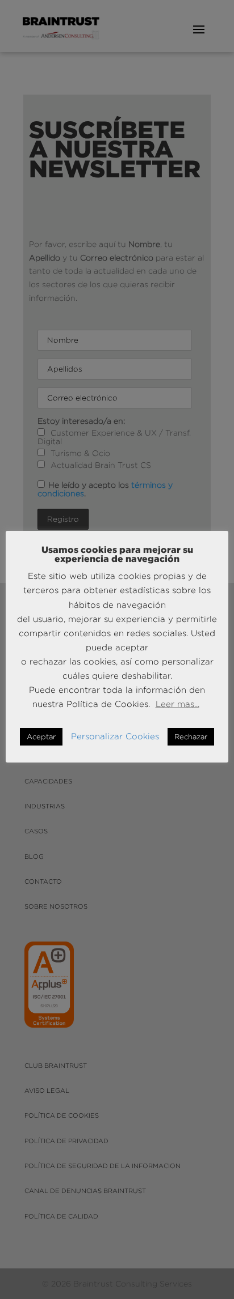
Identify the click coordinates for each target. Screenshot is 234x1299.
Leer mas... (177, 704)
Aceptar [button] (41, 736)
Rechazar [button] (190, 736)
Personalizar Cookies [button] (115, 736)
